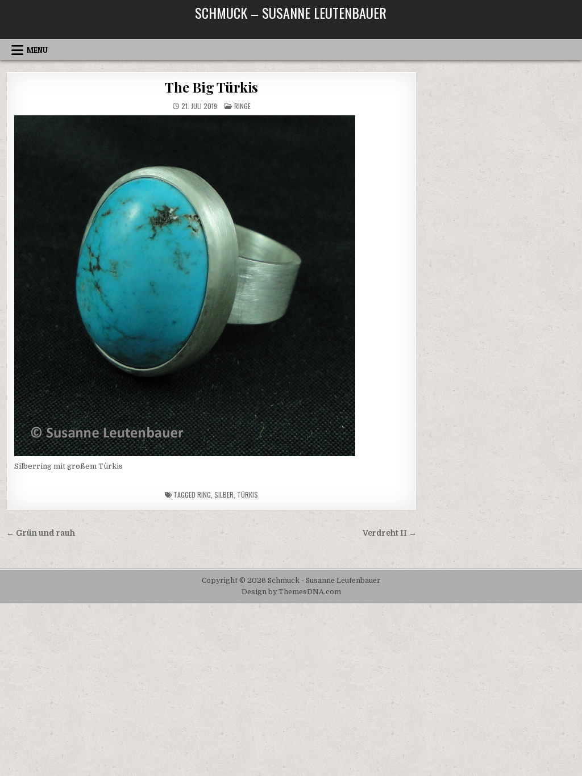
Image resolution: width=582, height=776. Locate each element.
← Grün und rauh (40, 533)
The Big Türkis (211, 87)
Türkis (247, 494)
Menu (37, 50)
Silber (224, 494)
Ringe (242, 106)
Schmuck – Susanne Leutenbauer (290, 12)
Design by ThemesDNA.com (291, 592)
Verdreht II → (390, 533)
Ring (204, 494)
